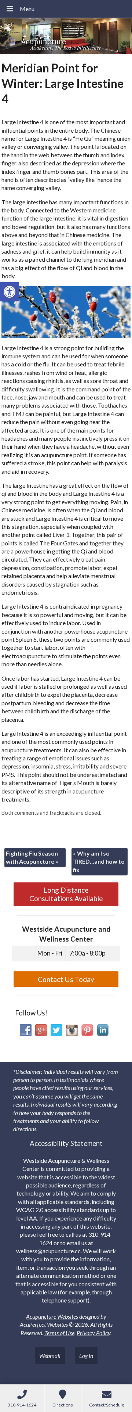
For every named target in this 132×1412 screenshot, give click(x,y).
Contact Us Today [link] (66, 979)
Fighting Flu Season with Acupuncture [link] (32, 857)
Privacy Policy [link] (93, 1332)
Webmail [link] (49, 1355)
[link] (9, 291)
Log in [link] (86, 1355)
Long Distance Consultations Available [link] (66, 894)
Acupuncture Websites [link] (52, 1316)
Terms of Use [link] (59, 1332)
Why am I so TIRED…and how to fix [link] (99, 861)
